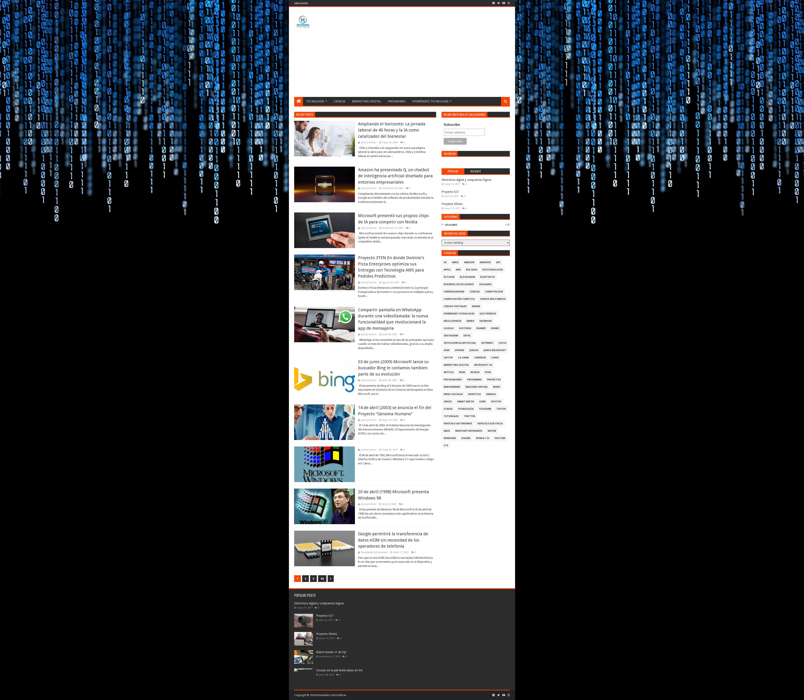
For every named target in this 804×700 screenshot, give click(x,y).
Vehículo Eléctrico (490, 423)
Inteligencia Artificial (460, 343)
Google (449, 328)
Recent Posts (304, 114)
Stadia (448, 409)
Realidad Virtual (476, 387)
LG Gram (463, 357)
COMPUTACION (494, 291)
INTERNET (487, 343)
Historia (465, 328)
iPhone (459, 350)
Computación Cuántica (459, 299)
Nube (462, 372)
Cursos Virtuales (455, 306)
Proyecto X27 (450, 191)
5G (445, 262)
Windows (450, 438)
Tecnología (466, 409)
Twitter (469, 416)
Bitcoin (449, 277)
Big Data (471, 269)
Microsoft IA (483, 365)
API (498, 262)
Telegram (485, 409)
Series (448, 401)
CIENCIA (339, 101)
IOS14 (502, 343)
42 (322, 578)
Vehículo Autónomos (458, 423)
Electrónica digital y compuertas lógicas (466, 179)
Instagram (451, 335)
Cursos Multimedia (492, 299)
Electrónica (488, 313)
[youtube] (503, 3)
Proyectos (494, 379)
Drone (476, 306)
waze (447, 431)
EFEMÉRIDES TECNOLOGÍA (430, 101)
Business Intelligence (459, 284)
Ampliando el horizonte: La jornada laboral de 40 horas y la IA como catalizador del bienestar (391, 130)
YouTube (500, 438)
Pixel (488, 372)
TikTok (501, 409)
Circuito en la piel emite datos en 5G (339, 670)
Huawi (495, 328)
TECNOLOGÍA (315, 101)
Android (485, 262)
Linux (495, 357)
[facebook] (494, 3)
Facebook (485, 321)
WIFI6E (492, 431)
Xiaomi (466, 438)
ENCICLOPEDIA (452, 321)
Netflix (449, 372)
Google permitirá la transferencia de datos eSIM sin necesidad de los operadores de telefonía (393, 540)
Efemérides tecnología (459, 313)
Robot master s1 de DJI (331, 652)
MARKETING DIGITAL (366, 101)
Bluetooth (487, 277)
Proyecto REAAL (452, 204)
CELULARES (451, 225)
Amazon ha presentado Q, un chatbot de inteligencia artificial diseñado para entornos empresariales (395, 176)
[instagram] (508, 3)
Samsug (491, 394)
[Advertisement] (402, 65)
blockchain (467, 277)
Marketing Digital (456, 365)
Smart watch (465, 401)
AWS (458, 269)
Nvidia (474, 372)
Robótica (474, 394)
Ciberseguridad (454, 291)
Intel (467, 335)
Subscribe (452, 124)
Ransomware (452, 387)
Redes (496, 387)
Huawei (481, 328)
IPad (447, 350)
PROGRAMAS (397, 101)
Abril (455, 262)
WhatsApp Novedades (468, 431)
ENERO (470, 321)
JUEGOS (473, 350)
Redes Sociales (453, 394)
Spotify (496, 401)
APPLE (447, 269)
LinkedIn (480, 357)
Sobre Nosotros (301, 3)
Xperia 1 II (482, 438)
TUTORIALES (451, 416)
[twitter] (498, 3)
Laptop (448, 357)
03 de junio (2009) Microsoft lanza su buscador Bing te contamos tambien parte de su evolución (393, 368)
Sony (482, 401)
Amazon (469, 262)
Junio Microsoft (495, 350)
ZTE (446, 445)
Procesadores (453, 379)
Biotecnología (492, 269)
